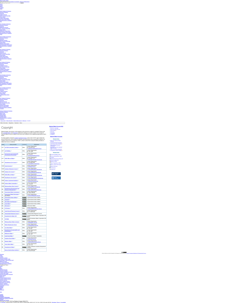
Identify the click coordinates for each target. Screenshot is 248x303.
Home (1, 4)
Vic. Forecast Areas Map (5, 28)
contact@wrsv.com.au (33, 225)
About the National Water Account (55, 141)
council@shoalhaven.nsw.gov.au (35, 178)
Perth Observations (4, 56)
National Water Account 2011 (56, 126)
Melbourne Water (9, 233)
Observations (2, 17)
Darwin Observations (4, 105)
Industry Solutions (3, 283)
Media (1, 6)
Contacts (2, 7)
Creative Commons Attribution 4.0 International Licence (136, 253)
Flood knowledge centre (56, 154)
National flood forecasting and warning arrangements (56, 159)
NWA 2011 (24, 120)
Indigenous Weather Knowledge (6, 298)
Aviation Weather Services (5, 279)
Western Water (8, 241)
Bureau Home (3, 120)
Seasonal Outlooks (4, 270)
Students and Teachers (4, 300)
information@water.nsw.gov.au (35, 159)
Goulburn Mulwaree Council (11, 168)
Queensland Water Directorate (12, 194)
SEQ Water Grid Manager (10, 201)
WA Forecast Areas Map (5, 54)
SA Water (7, 219)
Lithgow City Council (9, 171)
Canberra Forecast (3, 91)
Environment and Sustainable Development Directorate (11, 154)
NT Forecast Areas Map (5, 102)
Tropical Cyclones (3, 257)
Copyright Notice (7, 132)
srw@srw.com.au (32, 239)
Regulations (11, 122)
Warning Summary (4, 99)
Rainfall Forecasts (3, 269)
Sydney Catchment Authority (11, 180)
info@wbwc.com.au (32, 222)
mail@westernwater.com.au (34, 241)
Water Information (9, 120)
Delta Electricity (8, 166)
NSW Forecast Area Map (5, 15)
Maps (1, 268)
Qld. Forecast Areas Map (5, 41)
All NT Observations (4, 106)
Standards (16, 122)
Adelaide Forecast (3, 65)
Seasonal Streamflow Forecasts (6, 274)
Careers (1, 294)
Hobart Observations (4, 82)
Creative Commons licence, (20, 137)
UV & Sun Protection (4, 262)
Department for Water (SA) (11, 216)
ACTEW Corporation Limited (11, 147)
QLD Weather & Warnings (5, 36)
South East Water (9, 236)
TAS (1, 72)
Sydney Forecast (3, 14)
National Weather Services (5, 277)
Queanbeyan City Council (11, 162)
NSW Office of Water (9, 158)
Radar (1, 266)
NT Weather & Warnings (5, 98)
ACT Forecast (3, 92)
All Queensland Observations (6, 44)
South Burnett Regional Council (12, 211)
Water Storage (3, 275)
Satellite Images (3, 116)
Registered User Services (5, 282)
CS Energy (7, 208)
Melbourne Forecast (4, 27)
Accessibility (63, 302)
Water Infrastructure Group (11, 224)
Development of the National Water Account (56, 148)
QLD (1, 34)
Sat (0, 267)
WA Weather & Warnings (5, 49)
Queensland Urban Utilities (11, 197)
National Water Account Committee (55, 146)
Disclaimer (15, 132)
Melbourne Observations (5, 30)
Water (1, 255)
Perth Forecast (3, 52)
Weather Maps (3, 115)
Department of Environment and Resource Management (12, 189)
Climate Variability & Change (6, 272)
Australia (2, 108)
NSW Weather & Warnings (5, 11)
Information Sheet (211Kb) (55, 143)
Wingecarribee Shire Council (11, 186)
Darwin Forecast (3, 101)
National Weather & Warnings (6, 111)
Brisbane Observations (4, 43)
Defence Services (3, 280)
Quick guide (52, 130)
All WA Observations (4, 57)
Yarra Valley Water (9, 244)
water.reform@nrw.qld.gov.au (34, 189)
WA (1, 47)
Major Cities (2, 113)
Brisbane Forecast (3, 40)
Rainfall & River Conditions (5, 20)
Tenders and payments (4, 284)
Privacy (58, 302)
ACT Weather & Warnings (5, 87)
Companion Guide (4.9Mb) (55, 150)
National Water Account (17, 120)
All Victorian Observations (5, 32)
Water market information (56, 164)
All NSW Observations (4, 19)
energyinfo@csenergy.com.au (35, 208)
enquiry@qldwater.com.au (34, 195)
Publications (53, 167)
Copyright (52, 133)
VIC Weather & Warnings (5, 23)
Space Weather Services (5, 281)
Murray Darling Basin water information (55, 157)
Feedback (52, 134)
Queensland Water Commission (12, 192)
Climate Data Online (4, 273)
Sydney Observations (4, 18)
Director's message (54, 128)
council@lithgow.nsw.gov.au (34, 172)
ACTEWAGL (8, 150)
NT (0, 95)
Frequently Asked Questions (56, 142)
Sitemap (1, 295)
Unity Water (7, 203)
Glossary (52, 131)
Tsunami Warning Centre (5, 259)
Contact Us (53, 169)
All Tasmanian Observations (6, 83)
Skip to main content (4, 0)
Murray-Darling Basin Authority (12, 250)
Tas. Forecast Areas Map (5, 79)
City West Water (8, 227)
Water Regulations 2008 (56, 163)
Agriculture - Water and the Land (6, 260)
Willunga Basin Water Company (12, 221)
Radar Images (3, 114)
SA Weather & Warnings (5, 62)
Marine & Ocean (3, 261)
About (1, 5)
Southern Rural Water (10, 238)
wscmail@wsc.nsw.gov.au (34, 186)
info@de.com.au (32, 166)
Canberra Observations (4, 94)
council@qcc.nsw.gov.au (33, 163)
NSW (1, 8)
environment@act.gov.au (33, 155)
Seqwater (7, 199)
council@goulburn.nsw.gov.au (35, 169)
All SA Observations (4, 70)
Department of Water (9, 247)
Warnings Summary (4, 12)
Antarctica (2, 119)
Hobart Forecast (3, 78)
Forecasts (2, 13)
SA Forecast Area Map (4, 66)
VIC (1, 21)
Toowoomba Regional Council (12, 213)
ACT (1, 85)
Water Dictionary (54, 166)
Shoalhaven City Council (10, 177)
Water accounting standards (56, 149)
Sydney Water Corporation (11, 183)
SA (0, 59)
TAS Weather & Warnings (5, 75)
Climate (1, 256)
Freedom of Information (5, 297)
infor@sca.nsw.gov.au (33, 181)
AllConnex (7, 205)
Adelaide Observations (4, 69)
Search (1, 2)
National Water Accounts (56, 136)
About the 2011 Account (55, 129)
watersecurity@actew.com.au (34, 148)
